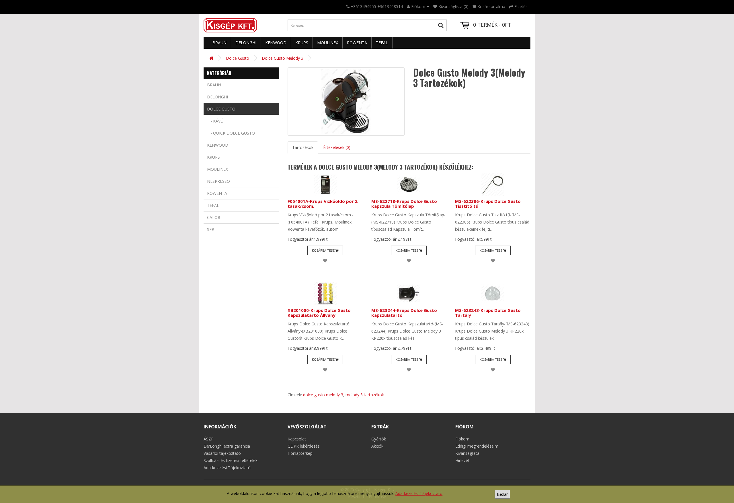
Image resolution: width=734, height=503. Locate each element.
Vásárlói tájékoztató (222, 453)
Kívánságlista (467, 453)
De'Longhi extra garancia (227, 446)
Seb (210, 229)
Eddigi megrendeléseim (476, 446)
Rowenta (357, 42)
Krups (301, 42)
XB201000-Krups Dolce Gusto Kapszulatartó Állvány (319, 312)
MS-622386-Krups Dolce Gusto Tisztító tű (488, 203)
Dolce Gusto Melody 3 (282, 58)
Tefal (382, 42)
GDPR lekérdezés (304, 446)
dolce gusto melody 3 (323, 394)
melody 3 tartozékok (364, 394)
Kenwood (275, 42)
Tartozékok (302, 147)
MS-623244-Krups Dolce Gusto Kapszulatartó (404, 312)
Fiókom (462, 439)
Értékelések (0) (336, 147)
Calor (213, 217)
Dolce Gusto (237, 58)
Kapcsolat (297, 439)
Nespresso (218, 181)
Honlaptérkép (300, 453)
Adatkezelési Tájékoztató (418, 493)
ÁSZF (208, 439)
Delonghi (245, 42)
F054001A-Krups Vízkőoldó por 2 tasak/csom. (323, 203)
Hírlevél (462, 460)
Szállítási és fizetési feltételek (230, 460)
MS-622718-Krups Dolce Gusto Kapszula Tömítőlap (404, 203)
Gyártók (378, 439)
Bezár (502, 494)
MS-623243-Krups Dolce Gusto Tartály (488, 312)
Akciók (377, 446)
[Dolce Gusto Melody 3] (346, 101)
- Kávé (215, 121)
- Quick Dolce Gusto (231, 133)
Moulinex (327, 42)
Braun (219, 42)
